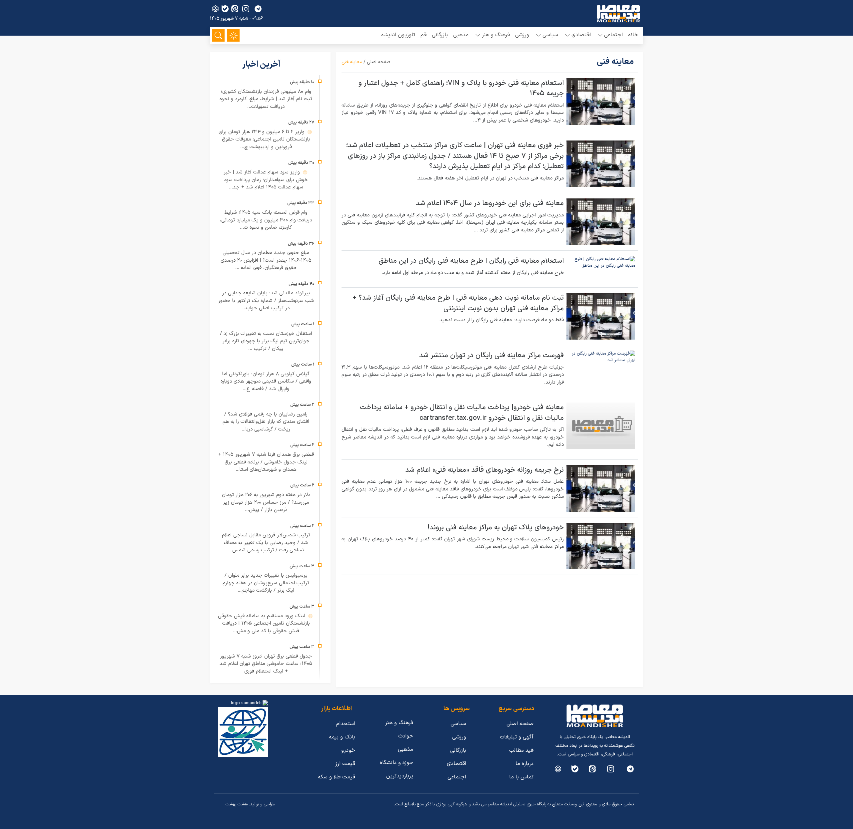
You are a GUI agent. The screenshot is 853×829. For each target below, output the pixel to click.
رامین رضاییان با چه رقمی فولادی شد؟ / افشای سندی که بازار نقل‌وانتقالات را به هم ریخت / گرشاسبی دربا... (266, 422)
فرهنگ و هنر (399, 723)
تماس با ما (521, 777)
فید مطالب (521, 750)
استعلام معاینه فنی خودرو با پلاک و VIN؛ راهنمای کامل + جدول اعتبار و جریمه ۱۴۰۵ (461, 88)
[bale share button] (225, 8)
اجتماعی (456, 777)
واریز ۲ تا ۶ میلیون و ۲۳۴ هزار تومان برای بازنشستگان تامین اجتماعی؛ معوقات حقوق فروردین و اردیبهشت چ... (264, 139)
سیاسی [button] (550, 35)
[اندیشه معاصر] (618, 14)
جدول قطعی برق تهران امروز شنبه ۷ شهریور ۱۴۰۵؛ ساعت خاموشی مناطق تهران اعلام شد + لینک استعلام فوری (266, 664)
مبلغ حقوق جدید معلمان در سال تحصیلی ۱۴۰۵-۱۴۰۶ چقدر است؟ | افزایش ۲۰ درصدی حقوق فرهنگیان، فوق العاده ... (266, 260)
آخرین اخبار (262, 64)
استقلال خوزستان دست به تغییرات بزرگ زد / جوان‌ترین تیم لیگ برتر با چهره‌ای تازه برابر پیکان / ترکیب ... (266, 341)
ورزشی (522, 35)
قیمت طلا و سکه (336, 777)
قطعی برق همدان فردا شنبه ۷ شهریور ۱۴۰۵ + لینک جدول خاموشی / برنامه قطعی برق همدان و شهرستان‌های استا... (266, 462)
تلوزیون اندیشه (398, 35)
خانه (633, 35)
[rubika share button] (215, 8)
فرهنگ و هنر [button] (496, 35)
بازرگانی (440, 35)
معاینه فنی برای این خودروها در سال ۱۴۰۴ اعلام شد (490, 203)
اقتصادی (456, 764)
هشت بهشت (237, 804)
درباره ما (524, 764)
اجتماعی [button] (613, 35)
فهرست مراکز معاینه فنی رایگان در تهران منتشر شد (491, 355)
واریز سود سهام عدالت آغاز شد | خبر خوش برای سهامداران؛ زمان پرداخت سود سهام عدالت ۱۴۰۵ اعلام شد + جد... (266, 179)
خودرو (348, 750)
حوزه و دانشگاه (396, 763)
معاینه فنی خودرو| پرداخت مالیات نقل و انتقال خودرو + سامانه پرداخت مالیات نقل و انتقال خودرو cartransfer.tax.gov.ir (462, 412)
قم (423, 35)
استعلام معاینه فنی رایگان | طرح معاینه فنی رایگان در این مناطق (471, 261)
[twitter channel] (630, 768)
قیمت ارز (345, 764)
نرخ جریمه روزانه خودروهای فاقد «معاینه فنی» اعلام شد (484, 470)
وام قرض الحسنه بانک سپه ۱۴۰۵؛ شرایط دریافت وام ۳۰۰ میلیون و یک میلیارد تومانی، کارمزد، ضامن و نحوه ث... (266, 220)
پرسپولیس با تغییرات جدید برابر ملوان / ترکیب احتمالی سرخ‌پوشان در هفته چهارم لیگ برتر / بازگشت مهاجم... (266, 583)
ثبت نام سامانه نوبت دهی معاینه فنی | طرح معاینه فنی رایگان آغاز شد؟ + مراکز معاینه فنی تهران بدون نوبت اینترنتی (458, 303)
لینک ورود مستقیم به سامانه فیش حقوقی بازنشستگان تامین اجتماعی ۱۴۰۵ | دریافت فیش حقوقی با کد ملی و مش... (264, 623)
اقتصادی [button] (581, 35)
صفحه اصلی (378, 62)
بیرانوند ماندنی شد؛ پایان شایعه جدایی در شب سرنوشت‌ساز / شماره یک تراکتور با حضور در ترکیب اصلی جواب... (266, 300)
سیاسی (458, 724)
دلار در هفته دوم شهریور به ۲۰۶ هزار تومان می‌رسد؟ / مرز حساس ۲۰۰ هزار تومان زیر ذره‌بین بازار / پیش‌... (266, 502)
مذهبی (460, 35)
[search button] (218, 35)
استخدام (345, 724)
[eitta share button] (234, 8)
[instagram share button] (246, 8)
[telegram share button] (258, 8)
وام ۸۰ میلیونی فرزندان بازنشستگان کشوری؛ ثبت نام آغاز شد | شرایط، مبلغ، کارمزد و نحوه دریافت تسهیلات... (266, 99)
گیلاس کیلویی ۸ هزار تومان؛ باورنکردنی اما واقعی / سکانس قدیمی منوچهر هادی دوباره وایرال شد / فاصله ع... (266, 381)
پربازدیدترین (399, 776)
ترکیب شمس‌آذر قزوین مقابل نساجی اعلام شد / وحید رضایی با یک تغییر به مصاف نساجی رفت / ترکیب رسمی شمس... (266, 542)
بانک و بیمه (342, 737)
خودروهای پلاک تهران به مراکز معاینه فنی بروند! (495, 527)
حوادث (405, 736)
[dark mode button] (233, 35)
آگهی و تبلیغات (516, 737)
